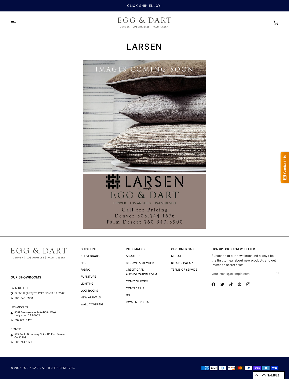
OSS (128, 295)
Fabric (85, 269)
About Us (133, 255)
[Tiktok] (231, 284)
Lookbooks (89, 290)
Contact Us (135, 288)
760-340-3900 (24, 298)
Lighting (87, 283)
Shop (84, 262)
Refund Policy (182, 262)
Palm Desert (19, 287)
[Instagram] (248, 284)
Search (176, 255)
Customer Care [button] (183, 249)
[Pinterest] (239, 284)
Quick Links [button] (89, 249)
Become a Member (140, 262)
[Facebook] (213, 284)
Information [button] (136, 249)
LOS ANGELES (19, 307)
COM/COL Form (137, 281)
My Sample (270, 375)
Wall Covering (92, 304)
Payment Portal (138, 302)
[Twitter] (222, 284)
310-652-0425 (23, 320)
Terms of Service (184, 269)
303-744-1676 (23, 342)
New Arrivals (91, 297)
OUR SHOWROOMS (26, 277)
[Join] (275, 273)
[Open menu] (17, 22)
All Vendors (90, 255)
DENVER (16, 329)
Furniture (88, 276)
